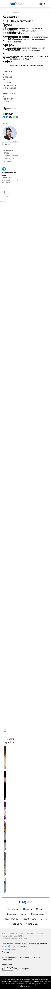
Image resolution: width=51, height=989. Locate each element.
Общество (11, 914)
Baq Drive (17, 924)
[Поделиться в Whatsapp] (14, 117)
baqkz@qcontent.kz (10, 949)
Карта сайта (7, 965)
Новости (15, 12)
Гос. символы (30, 919)
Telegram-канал (8, 178)
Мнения (40, 909)
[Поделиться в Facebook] (3, 117)
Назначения (13, 909)
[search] (45, 4)
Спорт (24, 914)
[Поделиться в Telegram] (7, 117)
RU (40, 4)
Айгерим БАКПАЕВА (10, 142)
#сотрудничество (10, 156)
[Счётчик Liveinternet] (7, 968)
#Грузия (5, 153)
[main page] (23, 4)
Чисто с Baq (32, 924)
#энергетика (7, 150)
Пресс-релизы (11, 919)
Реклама (5, 952)
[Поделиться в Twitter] (10, 117)
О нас (44, 919)
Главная (5, 12)
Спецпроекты (38, 914)
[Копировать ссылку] (17, 117)
